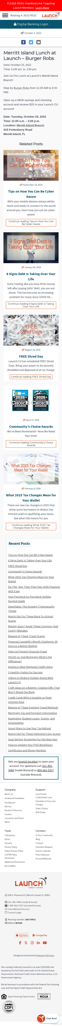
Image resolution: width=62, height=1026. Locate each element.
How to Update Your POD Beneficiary (30, 745)
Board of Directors (13, 810)
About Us (9, 794)
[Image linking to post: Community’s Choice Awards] (31, 400)
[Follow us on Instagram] (32, 943)
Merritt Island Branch (30, 125)
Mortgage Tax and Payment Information (32, 713)
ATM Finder (41, 812)
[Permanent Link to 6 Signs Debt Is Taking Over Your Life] (22, 267)
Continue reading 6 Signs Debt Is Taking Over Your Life (31, 305)
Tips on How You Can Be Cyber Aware (30, 555)
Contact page (14, 912)
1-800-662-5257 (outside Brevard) (24, 905)
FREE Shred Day (17, 566)
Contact (39, 843)
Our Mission (10, 802)
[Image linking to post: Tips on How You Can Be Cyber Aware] (31, 165)
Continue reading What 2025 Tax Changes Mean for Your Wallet (31, 526)
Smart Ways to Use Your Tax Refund (29, 728)
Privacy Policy (11, 847)
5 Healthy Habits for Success (25, 672)
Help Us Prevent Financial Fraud (27, 651)
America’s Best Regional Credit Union (30, 667)
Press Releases (43, 854)
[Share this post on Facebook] (23, 42)
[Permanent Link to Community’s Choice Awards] (24, 419)
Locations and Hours (14, 818)
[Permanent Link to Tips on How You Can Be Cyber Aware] (21, 184)
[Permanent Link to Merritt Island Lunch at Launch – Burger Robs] (22, 33)
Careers (8, 814)
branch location (28, 761)
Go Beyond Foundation (14, 798)
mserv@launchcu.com (19, 909)
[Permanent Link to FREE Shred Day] (23, 349)
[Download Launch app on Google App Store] (40, 935)
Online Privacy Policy (14, 851)
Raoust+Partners (45, 955)
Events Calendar (43, 851)
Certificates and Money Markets (27, 750)
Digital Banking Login (32, 24)
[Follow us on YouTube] (45, 943)
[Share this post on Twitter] (31, 42)
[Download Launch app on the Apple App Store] (22, 935)
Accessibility (10, 865)
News (7, 822)
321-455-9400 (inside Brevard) (22, 902)
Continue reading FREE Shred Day (31, 376)
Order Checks (42, 808)
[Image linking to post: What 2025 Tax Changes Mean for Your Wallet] (31, 469)
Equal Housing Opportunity (21, 996)
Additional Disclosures (15, 862)
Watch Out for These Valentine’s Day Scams (34, 734)
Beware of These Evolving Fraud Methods (33, 707)
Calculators (10, 835)
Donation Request (44, 847)
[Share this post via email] (38, 42)
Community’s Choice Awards (25, 571)
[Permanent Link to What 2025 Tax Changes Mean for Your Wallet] (22, 488)
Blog (38, 839)
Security (8, 843)
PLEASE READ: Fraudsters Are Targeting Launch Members (31, 5)
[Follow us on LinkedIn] (38, 943)
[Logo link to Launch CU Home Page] (51, 15)
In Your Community (44, 835)
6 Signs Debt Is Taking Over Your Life (30, 560)
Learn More (42, 7)
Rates (7, 839)
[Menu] (5, 15)
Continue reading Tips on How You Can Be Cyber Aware (31, 222)
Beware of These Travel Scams (26, 636)
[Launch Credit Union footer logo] (31, 883)
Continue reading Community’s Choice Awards (31, 444)
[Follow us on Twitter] (26, 943)
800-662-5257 (45, 770)
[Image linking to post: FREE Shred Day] (31, 330)
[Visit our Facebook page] (20, 943)
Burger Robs (21, 87)
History (8, 806)
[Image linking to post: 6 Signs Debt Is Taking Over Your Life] (31, 247)
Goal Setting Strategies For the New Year (32, 739)
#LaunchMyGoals (43, 858)
